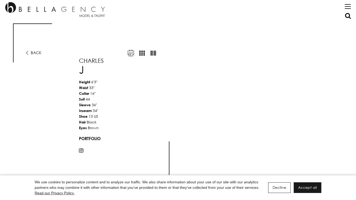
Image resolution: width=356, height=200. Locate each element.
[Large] (153, 53)
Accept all (307, 187)
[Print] (131, 53)
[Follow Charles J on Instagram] (81, 150)
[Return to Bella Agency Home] (55, 9)
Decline (279, 187)
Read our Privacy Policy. (55, 193)
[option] (178, 101)
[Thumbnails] (142, 53)
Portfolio (90, 138)
